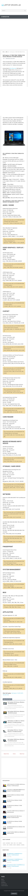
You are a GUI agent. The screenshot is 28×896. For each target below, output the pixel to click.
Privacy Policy (4, 884)
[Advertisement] (14, 35)
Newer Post (6, 753)
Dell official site (13, 68)
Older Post (22, 753)
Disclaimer (3, 882)
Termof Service (4, 885)
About (2, 879)
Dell (3, 58)
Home (14, 753)
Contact (3, 880)
